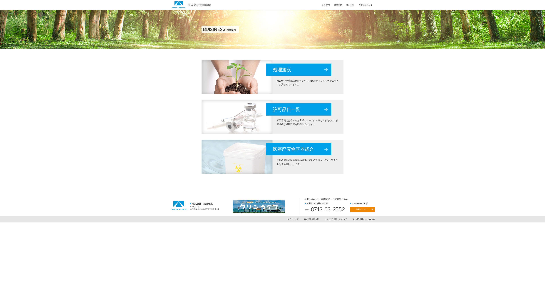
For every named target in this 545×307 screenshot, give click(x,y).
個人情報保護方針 (311, 219)
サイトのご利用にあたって (336, 219)
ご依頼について (361, 209)
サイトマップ (292, 219)
